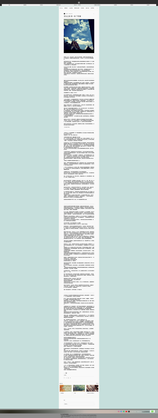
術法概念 (82, 8)
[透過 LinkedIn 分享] (68, 377)
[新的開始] (66, 388)
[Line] (124, 411)
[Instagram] (118, 411)
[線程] (129, 411)
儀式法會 (87, 8)
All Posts (61, 8)
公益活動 (71, 8)
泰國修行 (66, 8)
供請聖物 (92, 8)
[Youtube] (126, 411)
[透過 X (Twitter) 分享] (66, 377)
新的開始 (62, 393)
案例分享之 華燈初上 (90, 393)
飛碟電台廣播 (76, 8)
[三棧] (79, 388)
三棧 (75, 393)
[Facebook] (121, 411)
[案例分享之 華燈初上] (92, 388)
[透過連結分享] (70, 377)
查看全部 (97, 383)
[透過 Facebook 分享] (64, 377)
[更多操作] (93, 13)
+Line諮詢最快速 (145, 411)
